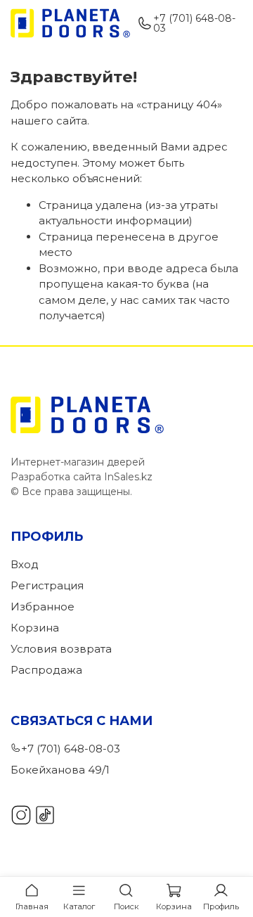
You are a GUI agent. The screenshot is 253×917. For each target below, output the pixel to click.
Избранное (42, 606)
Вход (25, 564)
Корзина (35, 627)
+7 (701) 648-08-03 (194, 23)
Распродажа (46, 669)
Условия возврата (61, 648)
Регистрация (47, 585)
